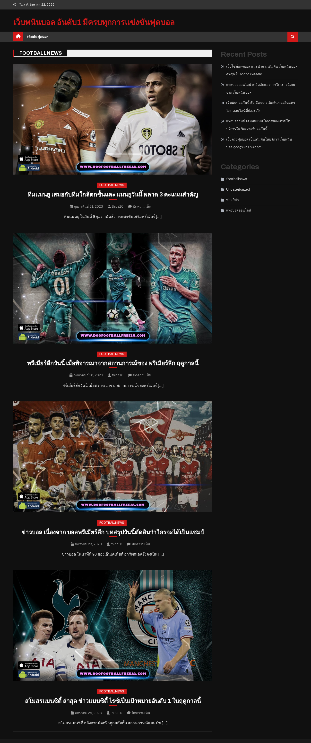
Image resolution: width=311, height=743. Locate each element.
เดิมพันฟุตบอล (37, 36)
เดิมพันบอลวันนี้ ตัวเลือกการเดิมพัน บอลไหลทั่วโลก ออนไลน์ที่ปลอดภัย (260, 107)
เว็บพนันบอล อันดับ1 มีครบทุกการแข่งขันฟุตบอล (94, 22)
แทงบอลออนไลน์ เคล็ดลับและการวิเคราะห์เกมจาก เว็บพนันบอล (260, 88)
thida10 (117, 206)
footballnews (111, 185)
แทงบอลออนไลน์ (238, 210)
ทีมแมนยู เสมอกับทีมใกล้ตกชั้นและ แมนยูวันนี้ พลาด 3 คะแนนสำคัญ (113, 194)
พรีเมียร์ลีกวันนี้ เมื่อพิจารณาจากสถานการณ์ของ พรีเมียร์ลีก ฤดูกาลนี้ (113, 363)
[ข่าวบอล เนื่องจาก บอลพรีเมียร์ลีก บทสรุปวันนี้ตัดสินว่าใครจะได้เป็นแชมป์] (112, 456)
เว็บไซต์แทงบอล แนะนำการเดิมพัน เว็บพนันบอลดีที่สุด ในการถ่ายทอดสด (261, 70)
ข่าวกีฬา (232, 200)
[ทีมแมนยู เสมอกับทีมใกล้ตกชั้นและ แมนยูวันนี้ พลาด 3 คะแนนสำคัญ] (112, 119)
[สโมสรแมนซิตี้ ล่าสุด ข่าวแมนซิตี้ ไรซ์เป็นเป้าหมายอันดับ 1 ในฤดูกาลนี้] (112, 625)
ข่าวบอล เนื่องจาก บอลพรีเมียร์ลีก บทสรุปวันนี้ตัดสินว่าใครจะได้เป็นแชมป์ (113, 532)
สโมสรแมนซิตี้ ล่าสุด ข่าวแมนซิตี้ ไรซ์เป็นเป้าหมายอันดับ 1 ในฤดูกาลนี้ (113, 701)
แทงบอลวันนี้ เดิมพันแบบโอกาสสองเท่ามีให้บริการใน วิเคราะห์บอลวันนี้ (258, 125)
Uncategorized (238, 189)
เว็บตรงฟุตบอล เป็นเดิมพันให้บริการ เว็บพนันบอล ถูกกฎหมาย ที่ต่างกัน (259, 143)
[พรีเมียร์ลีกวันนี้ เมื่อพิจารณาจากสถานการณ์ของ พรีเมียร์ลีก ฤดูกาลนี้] (112, 288)
